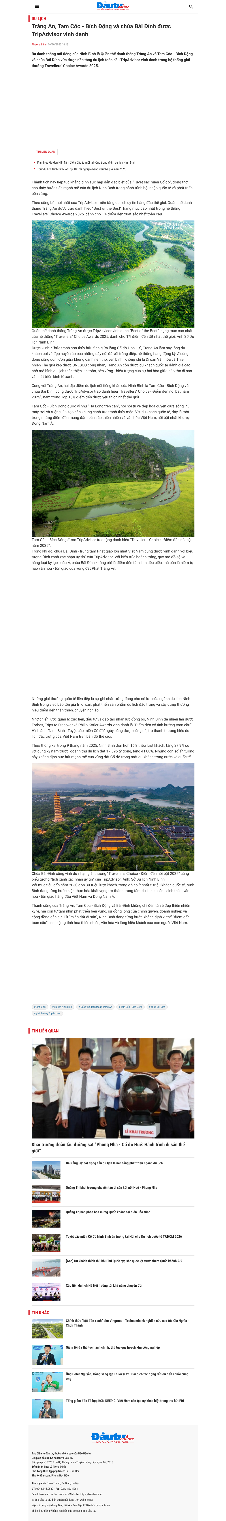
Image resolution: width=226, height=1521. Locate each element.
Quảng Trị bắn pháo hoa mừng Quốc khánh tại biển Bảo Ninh (108, 1212)
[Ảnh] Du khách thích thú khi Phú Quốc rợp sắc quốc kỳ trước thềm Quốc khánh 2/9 (124, 1261)
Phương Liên (39, 44)
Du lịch (39, 18)
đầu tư (91, 719)
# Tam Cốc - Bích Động (130, 1006)
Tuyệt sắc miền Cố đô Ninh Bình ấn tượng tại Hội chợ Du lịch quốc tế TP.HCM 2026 (124, 1236)
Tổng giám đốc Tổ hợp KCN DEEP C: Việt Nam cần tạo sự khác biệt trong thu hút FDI (125, 1401)
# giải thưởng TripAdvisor (47, 1013)
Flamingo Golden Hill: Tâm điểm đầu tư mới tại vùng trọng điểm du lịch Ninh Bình (86, 162)
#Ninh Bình (40, 1006)
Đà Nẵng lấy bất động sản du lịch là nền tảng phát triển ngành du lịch (114, 1163)
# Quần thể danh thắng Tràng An (95, 1006)
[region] (113, 108)
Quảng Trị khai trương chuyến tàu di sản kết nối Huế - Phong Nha (111, 1187)
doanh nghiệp (171, 911)
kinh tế (58, 377)
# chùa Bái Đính (157, 1006)
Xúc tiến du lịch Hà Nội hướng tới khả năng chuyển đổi (104, 1285)
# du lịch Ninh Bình (62, 1006)
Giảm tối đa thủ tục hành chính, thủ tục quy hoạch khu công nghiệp (113, 1347)
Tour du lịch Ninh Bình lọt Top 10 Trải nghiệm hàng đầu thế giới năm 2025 (81, 169)
